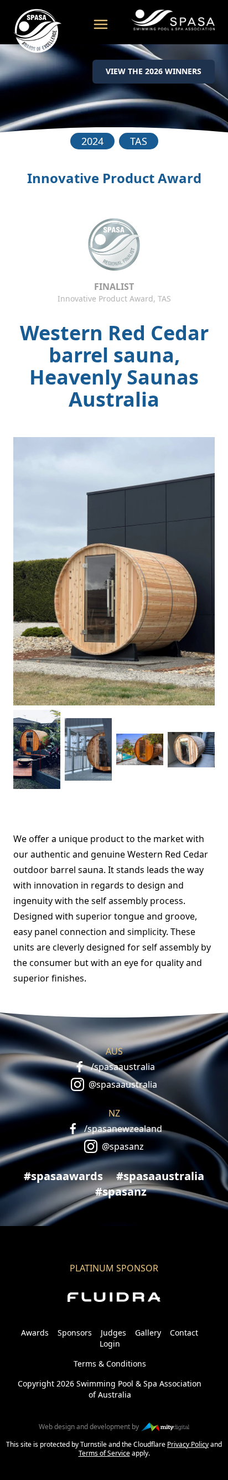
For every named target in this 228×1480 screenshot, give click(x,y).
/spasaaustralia (123, 1067)
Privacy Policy (188, 1444)
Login (110, 1343)
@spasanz (123, 1146)
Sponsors (75, 1332)
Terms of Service (104, 1453)
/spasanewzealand (123, 1129)
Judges (113, 1332)
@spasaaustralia (123, 1084)
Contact (184, 1332)
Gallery (148, 1332)
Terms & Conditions (110, 1363)
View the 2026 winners (153, 71)
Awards (35, 1332)
